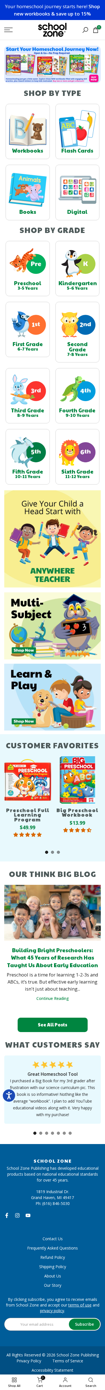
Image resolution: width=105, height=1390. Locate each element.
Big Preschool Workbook (77, 812)
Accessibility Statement (52, 1370)
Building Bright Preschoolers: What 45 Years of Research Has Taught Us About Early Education (52, 957)
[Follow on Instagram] (17, 1215)
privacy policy (52, 1310)
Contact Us (53, 1238)
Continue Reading (52, 998)
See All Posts (52, 1024)
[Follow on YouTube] (28, 1215)
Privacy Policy (29, 1360)
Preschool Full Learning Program (27, 815)
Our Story (52, 1285)
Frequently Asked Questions (52, 1248)
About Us (52, 1276)
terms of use (80, 1305)
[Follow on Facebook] (6, 1215)
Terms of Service (67, 1360)
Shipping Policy (52, 1266)
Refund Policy (52, 1257)
